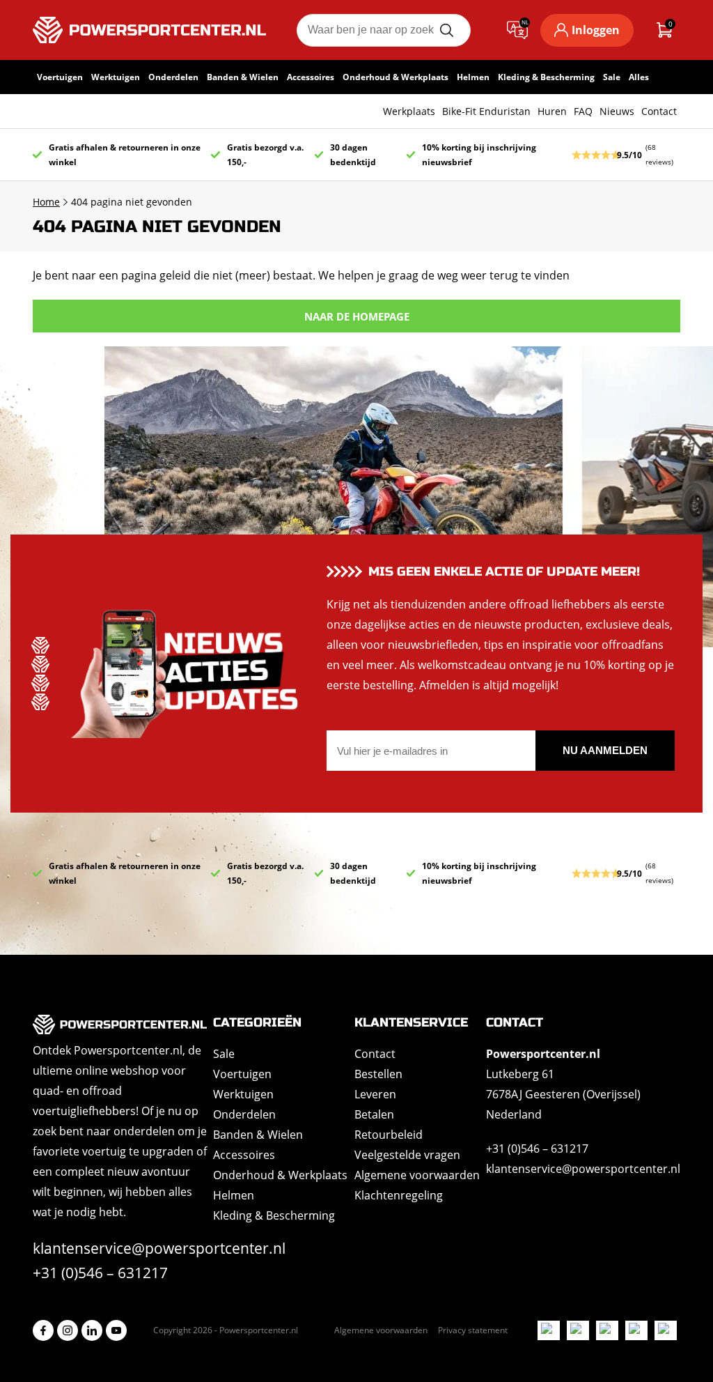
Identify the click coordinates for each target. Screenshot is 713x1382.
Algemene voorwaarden (417, 1175)
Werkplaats (409, 111)
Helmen (473, 77)
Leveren (375, 1094)
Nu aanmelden (605, 750)
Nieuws (617, 111)
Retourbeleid (388, 1134)
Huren (552, 111)
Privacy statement (473, 1330)
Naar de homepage (356, 316)
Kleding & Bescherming (546, 77)
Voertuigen (60, 77)
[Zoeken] (446, 30)
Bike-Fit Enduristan (486, 111)
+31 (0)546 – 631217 (100, 1272)
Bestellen (378, 1074)
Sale (611, 77)
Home (46, 201)
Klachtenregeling (398, 1195)
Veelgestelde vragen (407, 1154)
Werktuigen (115, 77)
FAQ (583, 111)
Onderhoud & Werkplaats (395, 77)
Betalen (374, 1114)
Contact (659, 111)
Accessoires (310, 77)
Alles (639, 77)
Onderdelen (173, 77)
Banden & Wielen (243, 77)
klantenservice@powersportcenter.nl (159, 1248)
